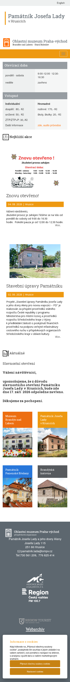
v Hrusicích (47, 423)
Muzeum (11, 416)
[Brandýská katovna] (52, 492)
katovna (45, 473)
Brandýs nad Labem (13, 421)
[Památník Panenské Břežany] (17, 492)
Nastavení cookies (35, 671)
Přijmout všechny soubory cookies (35, 663)
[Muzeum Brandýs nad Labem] (17, 442)
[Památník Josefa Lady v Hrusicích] (52, 442)
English (61, 2)
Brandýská (47, 469)
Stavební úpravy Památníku (34, 286)
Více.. (58, 225)
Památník (12, 469)
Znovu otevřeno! (22, 195)
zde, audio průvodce (49, 125)
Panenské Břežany (17, 473)
